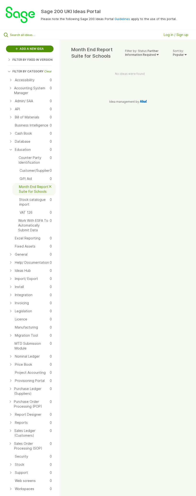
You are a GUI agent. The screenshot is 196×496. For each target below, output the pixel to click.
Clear (48, 71)
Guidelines (122, 19)
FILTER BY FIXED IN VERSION (32, 59)
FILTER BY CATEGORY (28, 71)
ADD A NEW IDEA (31, 49)
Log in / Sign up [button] (176, 35)
